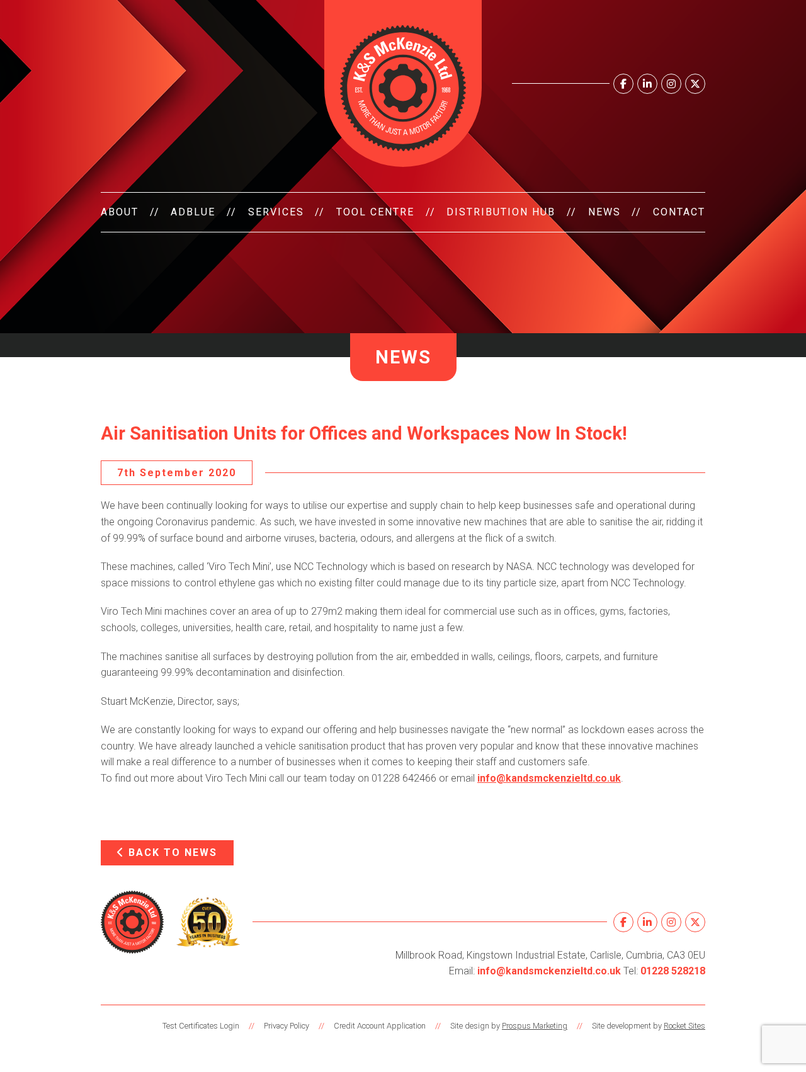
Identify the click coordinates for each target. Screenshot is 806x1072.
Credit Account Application (380, 1025)
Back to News (171, 852)
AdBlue (193, 212)
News (604, 212)
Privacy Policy (286, 1025)
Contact (679, 212)
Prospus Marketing (534, 1025)
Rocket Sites (684, 1025)
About (120, 212)
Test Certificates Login (200, 1025)
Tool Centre (375, 212)
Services (276, 212)
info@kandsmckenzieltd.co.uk (549, 778)
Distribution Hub (500, 212)
